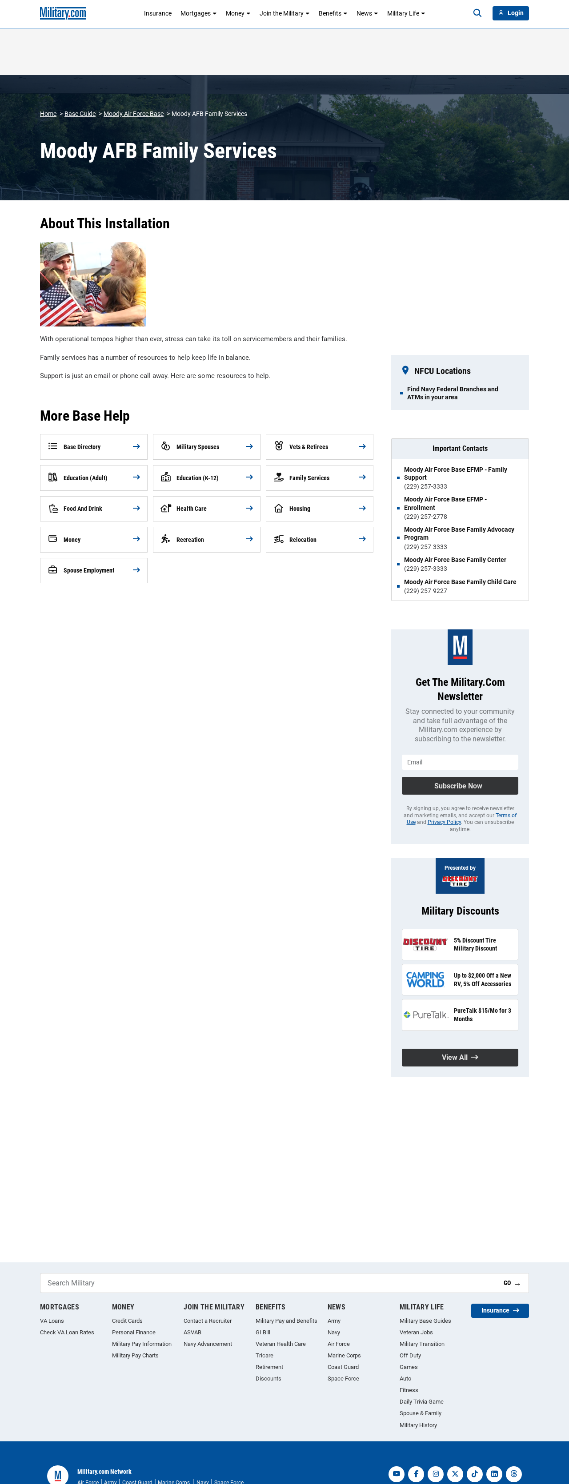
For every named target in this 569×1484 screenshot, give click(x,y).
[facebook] (416, 1474)
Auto (405, 1378)
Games (409, 1367)
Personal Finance (134, 1332)
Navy (334, 1332)
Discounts (268, 1378)
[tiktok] (475, 1474)
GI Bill (263, 1332)
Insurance (158, 13)
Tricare (264, 1355)
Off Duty (410, 1355)
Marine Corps (344, 1355)
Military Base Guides (425, 1320)
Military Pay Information (142, 1344)
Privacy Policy (444, 822)
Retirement (269, 1367)
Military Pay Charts (135, 1355)
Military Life (403, 13)
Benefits (330, 13)
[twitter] (455, 1474)
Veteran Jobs (416, 1332)
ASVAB (192, 1332)
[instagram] (436, 1474)
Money (235, 13)
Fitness (409, 1390)
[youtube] (397, 1474)
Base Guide (80, 113)
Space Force (343, 1378)
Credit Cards (127, 1320)
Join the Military (282, 13)
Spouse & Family (420, 1413)
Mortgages (195, 13)
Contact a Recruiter (208, 1320)
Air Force (339, 1344)
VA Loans (52, 1320)
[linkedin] (494, 1474)
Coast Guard (343, 1367)
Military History (418, 1425)
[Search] (477, 13)
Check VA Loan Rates (67, 1332)
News (364, 13)
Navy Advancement (208, 1344)
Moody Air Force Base (134, 113)
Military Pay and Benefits (286, 1320)
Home (48, 113)
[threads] (514, 1474)
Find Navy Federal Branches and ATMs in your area (452, 393)
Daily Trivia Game (422, 1401)
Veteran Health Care (281, 1344)
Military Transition (422, 1344)
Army (334, 1320)
